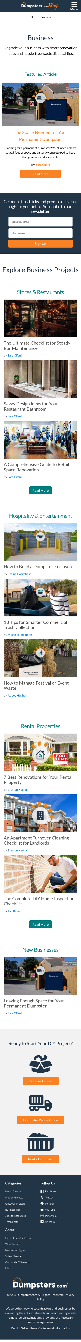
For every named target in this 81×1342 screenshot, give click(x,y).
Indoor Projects (14, 1197)
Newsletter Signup (15, 1250)
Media (8, 1268)
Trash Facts (11, 1221)
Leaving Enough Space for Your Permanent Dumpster (34, 1003)
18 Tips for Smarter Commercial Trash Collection (35, 624)
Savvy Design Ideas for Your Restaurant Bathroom (31, 406)
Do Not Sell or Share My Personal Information (40, 1328)
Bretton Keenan (18, 789)
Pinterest (50, 1203)
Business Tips (12, 1209)
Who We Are (12, 1244)
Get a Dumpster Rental (18, 1237)
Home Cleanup (13, 1191)
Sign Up (40, 243)
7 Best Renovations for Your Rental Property (38, 779)
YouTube (50, 1209)
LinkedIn (50, 1221)
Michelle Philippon (20, 634)
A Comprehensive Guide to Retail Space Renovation (36, 467)
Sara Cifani (43, 164)
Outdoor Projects (15, 1203)
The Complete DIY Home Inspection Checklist (39, 901)
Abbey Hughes (17, 695)
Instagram (51, 1215)
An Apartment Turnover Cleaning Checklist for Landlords (36, 840)
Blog (33, 17)
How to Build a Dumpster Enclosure (39, 566)
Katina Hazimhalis (19, 574)
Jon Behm (14, 911)
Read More (40, 174)
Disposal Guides (41, 1081)
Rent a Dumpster (40, 1159)
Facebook (50, 1191)
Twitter (49, 1197)
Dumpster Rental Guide (40, 1120)
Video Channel (13, 1256)
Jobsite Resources (15, 1215)
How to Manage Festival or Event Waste (36, 685)
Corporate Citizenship (17, 1262)
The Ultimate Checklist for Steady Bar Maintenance (37, 345)
